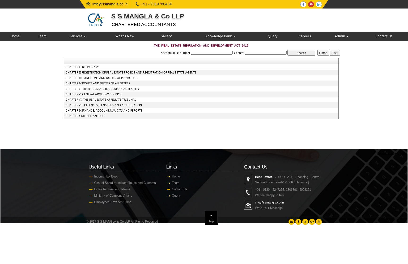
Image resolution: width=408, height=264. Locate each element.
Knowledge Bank (219, 36)
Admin (340, 36)
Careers (305, 36)
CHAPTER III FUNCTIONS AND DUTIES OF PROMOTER (101, 78)
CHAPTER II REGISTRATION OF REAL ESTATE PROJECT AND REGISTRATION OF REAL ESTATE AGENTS (131, 72)
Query (272, 36)
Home (15, 36)
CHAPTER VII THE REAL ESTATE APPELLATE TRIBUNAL (101, 100)
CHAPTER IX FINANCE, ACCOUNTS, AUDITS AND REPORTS (104, 111)
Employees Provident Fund (112, 202)
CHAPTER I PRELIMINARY (82, 67)
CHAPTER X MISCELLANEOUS (85, 116)
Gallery (166, 36)
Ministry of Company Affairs (113, 195)
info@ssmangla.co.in (110, 4)
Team (42, 36)
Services (76, 36)
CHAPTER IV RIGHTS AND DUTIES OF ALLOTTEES (98, 83)
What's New (124, 36)
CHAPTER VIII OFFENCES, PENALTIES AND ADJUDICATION (104, 105)
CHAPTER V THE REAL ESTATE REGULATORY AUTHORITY (102, 89)
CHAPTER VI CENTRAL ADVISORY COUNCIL (94, 94)
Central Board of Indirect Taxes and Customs (125, 183)
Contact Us (383, 36)
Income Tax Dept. (106, 176)
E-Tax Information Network (112, 189)
